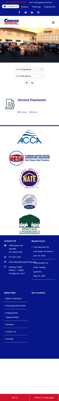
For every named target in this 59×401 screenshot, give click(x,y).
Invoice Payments (32, 100)
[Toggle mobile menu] (53, 22)
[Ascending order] (41, 69)
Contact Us (11, 331)
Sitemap (9, 338)
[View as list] (32, 82)
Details (34, 112)
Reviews (10, 324)
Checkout (23, 112)
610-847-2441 (15, 257)
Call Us (15, 397)
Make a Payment (14, 298)
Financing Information (16, 305)
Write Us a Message (44, 397)
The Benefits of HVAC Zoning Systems (40, 267)
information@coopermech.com (23, 262)
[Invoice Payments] (10, 104)
